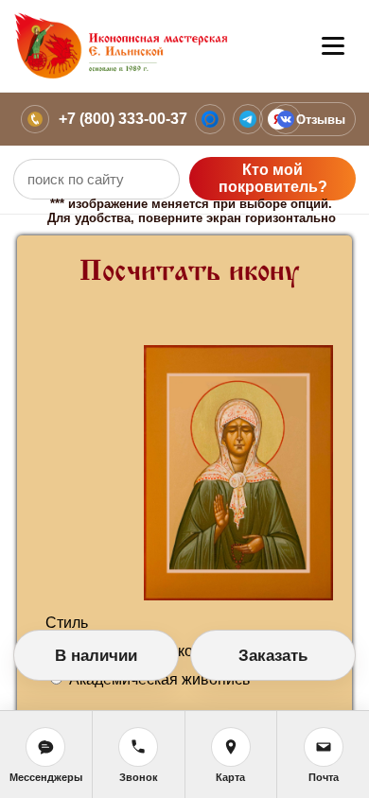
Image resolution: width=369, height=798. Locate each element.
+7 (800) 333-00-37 (123, 119)
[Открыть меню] (333, 46)
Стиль (66, 623)
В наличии (96, 656)
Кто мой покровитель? (273, 178)
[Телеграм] (248, 119)
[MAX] (210, 119)
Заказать (273, 656)
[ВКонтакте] (286, 119)
